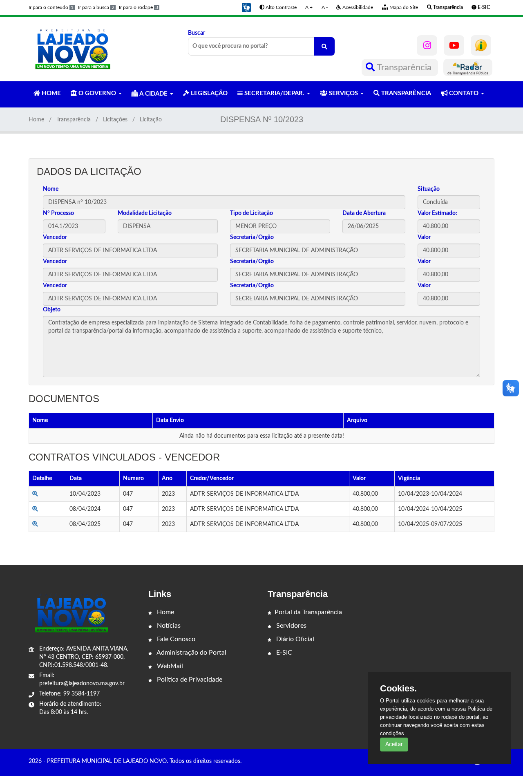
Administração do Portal (190, 652)
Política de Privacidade (188, 679)
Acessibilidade (357, 7)
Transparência (404, 67)
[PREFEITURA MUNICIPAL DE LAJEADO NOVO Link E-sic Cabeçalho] (481, 45)
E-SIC (283, 652)
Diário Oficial (294, 639)
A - (325, 7)
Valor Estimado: (437, 213)
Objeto (51, 310)
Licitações (115, 120)
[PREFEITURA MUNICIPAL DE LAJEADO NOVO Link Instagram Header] (427, 45)
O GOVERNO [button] (97, 93)
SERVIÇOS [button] (343, 93)
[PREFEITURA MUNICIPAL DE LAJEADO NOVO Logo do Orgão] (73, 49)
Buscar (196, 33)
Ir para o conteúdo (51, 7)
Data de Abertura (364, 213)
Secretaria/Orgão (252, 237)
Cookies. (398, 688)
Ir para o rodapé (138, 7)
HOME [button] (50, 93)
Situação (429, 189)
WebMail (169, 666)
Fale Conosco (175, 639)
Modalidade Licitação (145, 213)
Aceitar (394, 744)
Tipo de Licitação (251, 213)
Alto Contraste (280, 7)
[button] (246, 7)
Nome (50, 189)
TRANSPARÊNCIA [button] (405, 93)
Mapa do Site (403, 7)
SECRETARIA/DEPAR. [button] (274, 93)
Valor (424, 237)
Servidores (290, 625)
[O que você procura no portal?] (324, 46)
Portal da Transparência (308, 612)
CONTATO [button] (463, 93)
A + (309, 7)
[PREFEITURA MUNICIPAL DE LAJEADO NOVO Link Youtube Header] (454, 45)
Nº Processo (58, 213)
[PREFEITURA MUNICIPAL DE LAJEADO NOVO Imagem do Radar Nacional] (467, 67)
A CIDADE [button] (153, 94)
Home (36, 120)
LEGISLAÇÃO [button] (208, 93)
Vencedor (55, 237)
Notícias (168, 625)
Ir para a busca (96, 7)
